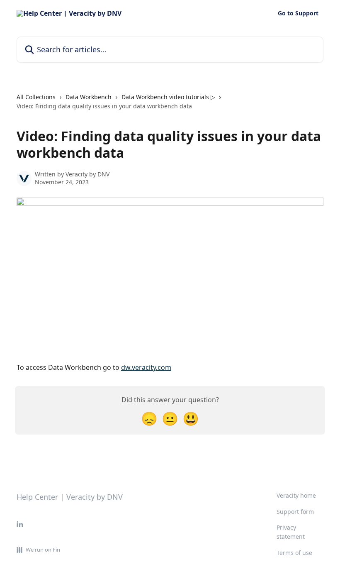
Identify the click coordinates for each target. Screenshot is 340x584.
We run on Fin (43, 549)
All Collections (36, 97)
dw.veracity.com (146, 367)
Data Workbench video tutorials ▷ (168, 97)
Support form (295, 512)
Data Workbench (89, 97)
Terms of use (294, 553)
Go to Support (298, 13)
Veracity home (296, 495)
